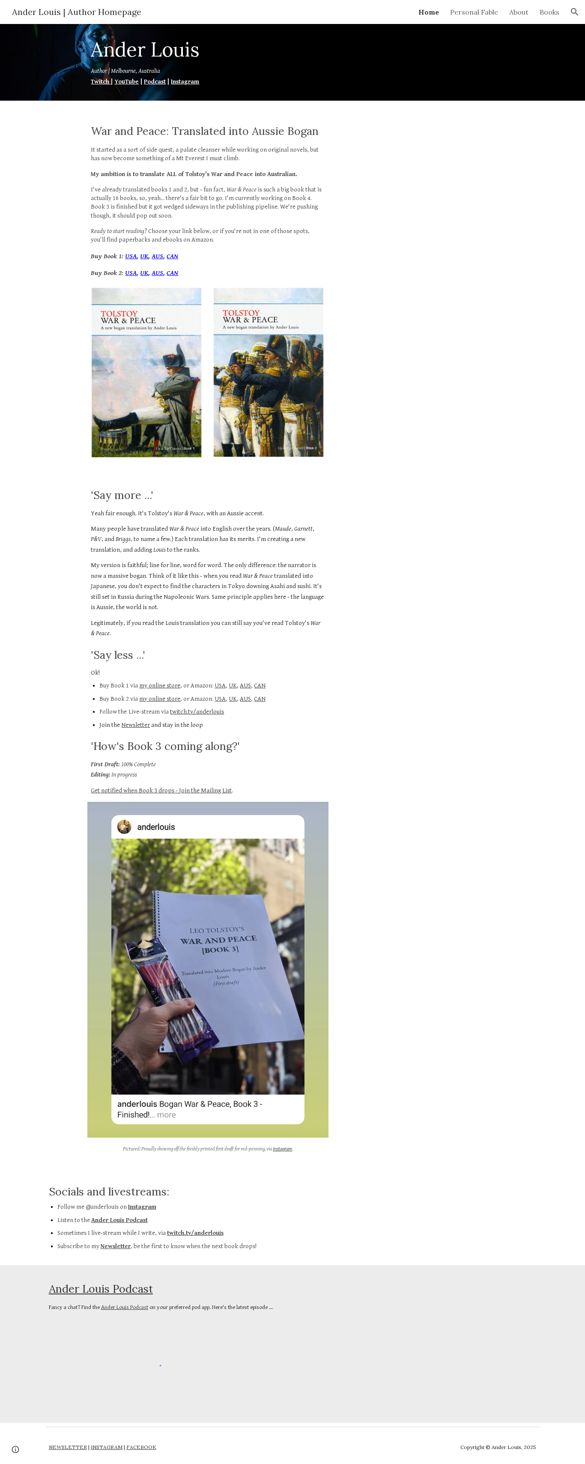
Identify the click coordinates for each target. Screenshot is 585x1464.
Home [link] (428, 12)
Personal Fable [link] (474, 12)
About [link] (518, 12)
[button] (574, 12)
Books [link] (549, 12)
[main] (186, 62)
